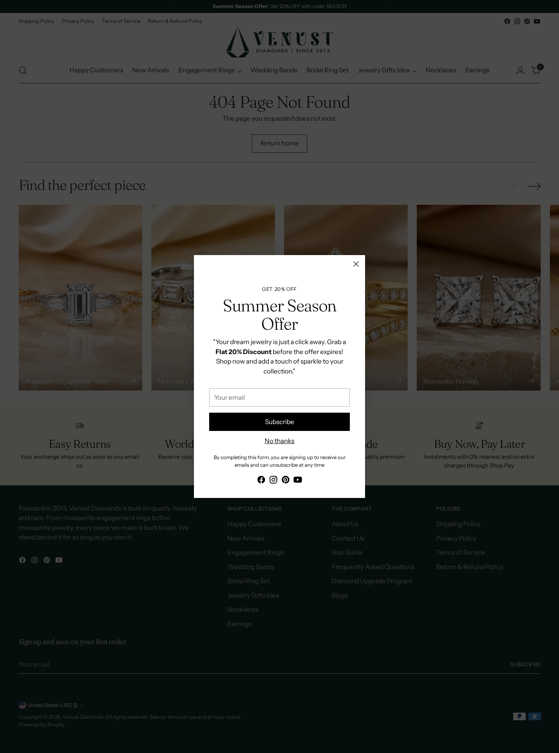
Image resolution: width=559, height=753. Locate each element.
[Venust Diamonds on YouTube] (297, 481)
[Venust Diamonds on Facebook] (261, 481)
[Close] (356, 264)
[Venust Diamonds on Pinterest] (285, 481)
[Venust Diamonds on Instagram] (273, 481)
